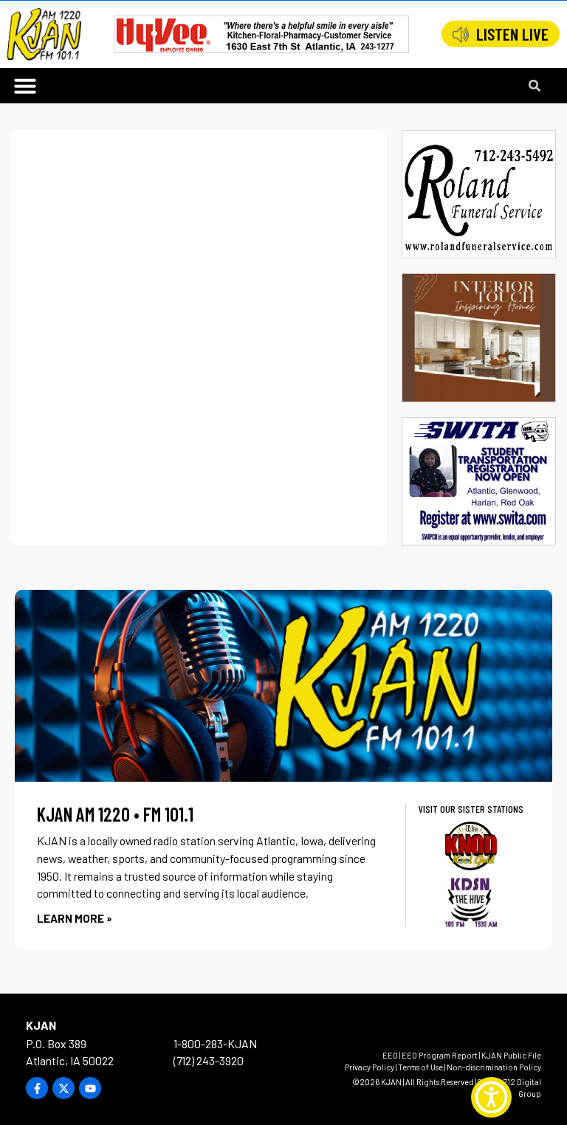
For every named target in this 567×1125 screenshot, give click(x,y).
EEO (390, 1055)
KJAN (41, 1025)
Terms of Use (420, 1067)
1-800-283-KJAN (215, 1043)
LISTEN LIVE (512, 34)
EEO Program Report (440, 1055)
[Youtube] (90, 1088)
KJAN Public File (511, 1055)
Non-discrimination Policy (494, 1067)
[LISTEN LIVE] (461, 35)
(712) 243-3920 (208, 1060)
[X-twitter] (63, 1088)
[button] (25, 85)
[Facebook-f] (37, 1088)
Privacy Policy (369, 1067)
